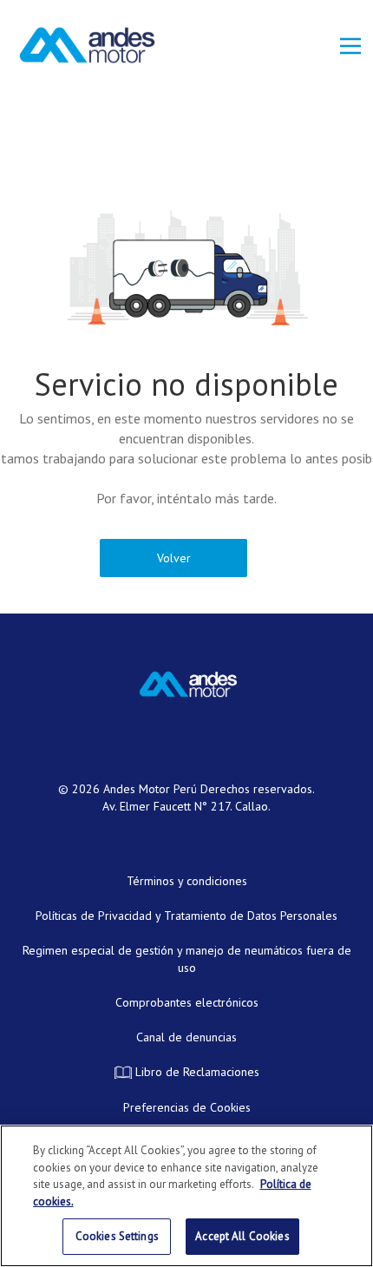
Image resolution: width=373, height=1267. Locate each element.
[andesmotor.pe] (87, 45)
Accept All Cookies (242, 1236)
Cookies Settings (117, 1236)
